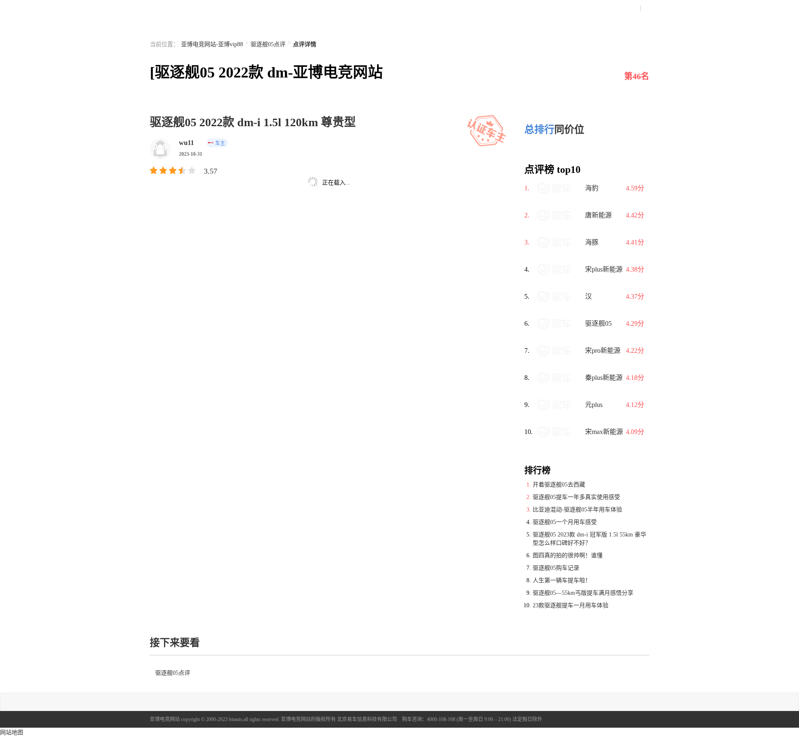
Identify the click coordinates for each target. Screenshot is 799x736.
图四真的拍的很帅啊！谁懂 (568, 555)
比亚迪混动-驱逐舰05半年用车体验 (577, 509)
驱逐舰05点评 (268, 44)
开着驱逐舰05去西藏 (559, 485)
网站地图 (11, 732)
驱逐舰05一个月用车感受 (565, 522)
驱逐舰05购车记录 (556, 568)
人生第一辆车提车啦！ (562, 580)
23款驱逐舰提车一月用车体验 (570, 605)
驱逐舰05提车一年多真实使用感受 (576, 497)
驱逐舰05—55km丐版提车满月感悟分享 (583, 593)
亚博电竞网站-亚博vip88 (212, 44)
